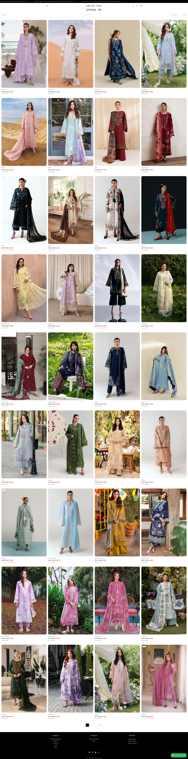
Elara (96, 402)
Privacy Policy (132, 739)
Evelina (143, 480)
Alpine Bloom (144, 168)
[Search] (137, 6)
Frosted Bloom (99, 558)
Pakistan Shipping (94, 739)
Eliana (143, 402)
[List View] (2, 15)
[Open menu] (47, 5)
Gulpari (97, 714)
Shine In (91, 758)
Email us (56, 743)
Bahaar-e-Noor (5, 324)
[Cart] (141, 6)
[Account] (133, 6)
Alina (96, 168)
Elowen (50, 480)
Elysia (96, 480)
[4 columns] (5, 15)
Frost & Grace (52, 558)
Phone (56, 745)
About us (55, 741)
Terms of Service (132, 743)
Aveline (143, 246)
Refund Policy (132, 741)
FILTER (184, 15)
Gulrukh (143, 714)
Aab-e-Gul (3, 89)
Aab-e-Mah (50, 89)
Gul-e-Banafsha (5, 636)
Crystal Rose (4, 402)
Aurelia (96, 246)
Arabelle (50, 246)
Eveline (3, 558)
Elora (3, 480)
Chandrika (144, 324)
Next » (100, 725)
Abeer (2, 168)
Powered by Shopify (97, 758)
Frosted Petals (145, 558)
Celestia (97, 324)
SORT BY (173, 15)
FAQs (55, 747)
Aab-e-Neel (144, 89)
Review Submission (56, 739)
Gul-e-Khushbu (52, 636)
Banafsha (50, 324)
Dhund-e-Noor (52, 402)
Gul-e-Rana (97, 636)
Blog (94, 741)
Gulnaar (143, 636)
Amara (3, 246)
